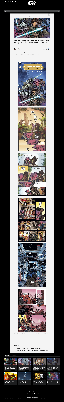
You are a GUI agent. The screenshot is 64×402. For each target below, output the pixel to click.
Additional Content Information (13, 398)
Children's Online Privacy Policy (26, 398)
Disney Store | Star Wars (42, 398)
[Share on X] (46, 49)
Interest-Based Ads (55, 398)
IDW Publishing (26, 348)
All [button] (6, 11)
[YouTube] (12, 1)
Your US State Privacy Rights (35, 398)
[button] (32, 387)
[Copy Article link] (48, 49)
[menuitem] (21, 7)
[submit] (51, 2)
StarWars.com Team (19, 48)
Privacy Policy (20, 398)
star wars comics (18, 348)
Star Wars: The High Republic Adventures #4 (40, 350)
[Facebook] (10, 1)
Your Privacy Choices (31, 399)
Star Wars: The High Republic (31, 333)
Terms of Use (7, 398)
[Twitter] (8, 1)
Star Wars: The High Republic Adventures (22, 350)
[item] (15, 7)
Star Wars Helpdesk (49, 398)
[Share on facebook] (44, 49)
